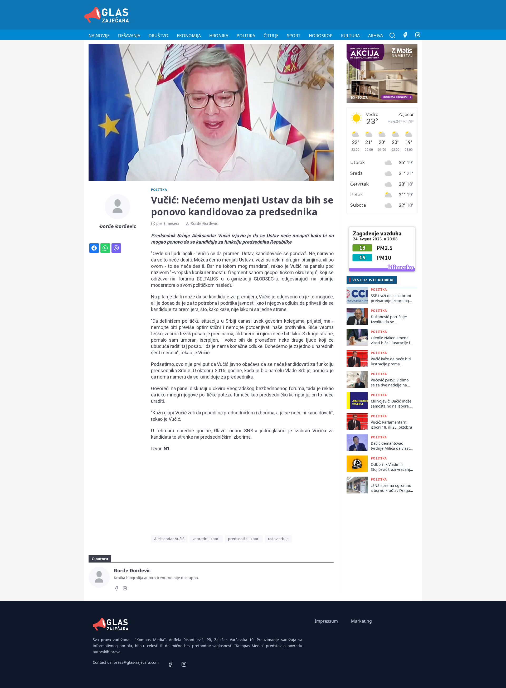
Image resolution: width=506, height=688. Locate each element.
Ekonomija (189, 35)
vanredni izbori (206, 538)
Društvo (158, 35)
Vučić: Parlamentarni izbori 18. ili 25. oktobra (391, 425)
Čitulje (271, 35)
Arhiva (375, 35)
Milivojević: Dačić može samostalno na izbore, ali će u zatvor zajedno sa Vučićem (391, 404)
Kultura (350, 35)
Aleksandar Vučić (169, 538)
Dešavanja (129, 35)
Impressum (326, 621)
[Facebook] (405, 36)
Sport (293, 35)
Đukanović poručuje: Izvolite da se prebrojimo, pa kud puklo (389, 319)
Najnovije (99, 35)
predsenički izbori (244, 538)
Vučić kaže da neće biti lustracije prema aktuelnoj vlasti (391, 361)
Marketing (361, 621)
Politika (246, 35)
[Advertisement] (326, 14)
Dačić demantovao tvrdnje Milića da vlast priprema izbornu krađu (390, 446)
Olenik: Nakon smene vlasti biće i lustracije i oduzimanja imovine (390, 340)
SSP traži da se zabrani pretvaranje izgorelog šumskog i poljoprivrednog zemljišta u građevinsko (392, 298)
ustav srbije (278, 538)
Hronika (218, 35)
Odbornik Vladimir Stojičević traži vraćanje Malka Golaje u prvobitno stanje (391, 467)
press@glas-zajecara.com (136, 662)
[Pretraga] (392, 35)
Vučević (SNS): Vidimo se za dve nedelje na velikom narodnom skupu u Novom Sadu (389, 382)
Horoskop (321, 35)
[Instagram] (417, 36)
